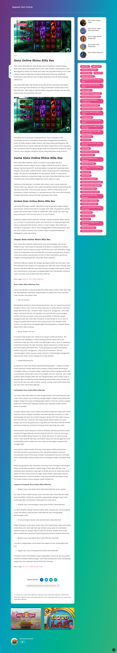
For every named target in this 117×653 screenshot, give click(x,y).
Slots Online (86, 175)
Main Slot (98, 73)
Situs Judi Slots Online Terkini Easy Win (91, 144)
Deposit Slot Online (22, 7)
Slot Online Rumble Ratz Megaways (89, 159)
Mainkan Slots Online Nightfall (32, 279)
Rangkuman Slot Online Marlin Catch (91, 121)
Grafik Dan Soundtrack (89, 70)
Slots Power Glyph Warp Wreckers (94, 29)
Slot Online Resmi (87, 155)
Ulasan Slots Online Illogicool (91, 231)
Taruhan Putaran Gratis (89, 204)
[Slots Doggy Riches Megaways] (83, 39)
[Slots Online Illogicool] (83, 55)
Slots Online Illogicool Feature (91, 182)
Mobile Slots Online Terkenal (91, 93)
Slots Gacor (85, 172)
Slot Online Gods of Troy (90, 151)
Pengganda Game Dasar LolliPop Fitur (89, 101)
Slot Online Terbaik (88, 163)
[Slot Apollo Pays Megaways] (83, 47)
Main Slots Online (87, 76)
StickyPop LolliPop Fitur (89, 200)
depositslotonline (26, 639)
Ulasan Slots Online (88, 227)
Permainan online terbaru (90, 105)
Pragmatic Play (86, 117)
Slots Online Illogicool (95, 52)
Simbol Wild (86, 140)
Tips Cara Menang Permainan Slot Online (91, 208)
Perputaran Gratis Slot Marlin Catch (91, 113)
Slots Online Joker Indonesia (91, 185)
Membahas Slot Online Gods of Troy (91, 80)
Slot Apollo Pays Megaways (93, 45)
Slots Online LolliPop (88, 188)
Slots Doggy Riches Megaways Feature (91, 168)
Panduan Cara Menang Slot (90, 97)
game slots (96, 66)
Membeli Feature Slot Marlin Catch (91, 86)
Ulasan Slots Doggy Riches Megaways (90, 223)
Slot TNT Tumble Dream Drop (32, 567)
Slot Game (21, 24)
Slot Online (85, 148)
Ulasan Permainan (87, 215)
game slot (85, 66)
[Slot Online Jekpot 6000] (83, 23)
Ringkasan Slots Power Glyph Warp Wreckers (91, 132)
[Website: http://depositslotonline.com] (22, 642)
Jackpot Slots (86, 73)
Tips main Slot (86, 212)
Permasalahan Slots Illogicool (91, 108)
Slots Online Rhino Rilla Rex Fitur (53, 597)
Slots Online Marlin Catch (90, 192)
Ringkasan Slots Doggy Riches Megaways (91, 127)
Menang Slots (86, 90)
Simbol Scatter (86, 136)
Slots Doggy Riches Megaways (95, 37)
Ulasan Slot (85, 219)
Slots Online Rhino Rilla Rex (35, 597)
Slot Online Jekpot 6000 (94, 21)
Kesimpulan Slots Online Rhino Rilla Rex (49, 595)
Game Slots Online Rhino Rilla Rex (26, 595)
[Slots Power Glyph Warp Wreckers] (83, 31)
